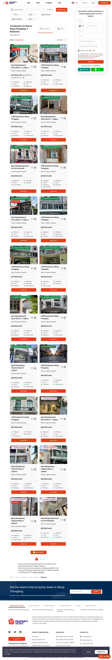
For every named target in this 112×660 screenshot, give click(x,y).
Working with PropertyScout (40, 645)
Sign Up (85, 3)
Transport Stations (65, 605)
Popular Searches (90, 605)
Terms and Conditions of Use (75, 657)
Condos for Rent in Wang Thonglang (18, 609)
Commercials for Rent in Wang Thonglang (65, 610)
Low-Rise (47, 15)
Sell (59, 3)
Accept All (101, 652)
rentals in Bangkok (38, 572)
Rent (38, 3)
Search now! (61, 10)
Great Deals (18, 19)
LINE (98, 69)
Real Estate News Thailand (64, 636)
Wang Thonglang (33, 577)
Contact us (104, 3)
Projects (78, 605)
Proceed (90, 62)
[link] (9, 654)
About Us (35, 636)
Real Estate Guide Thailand (64, 639)
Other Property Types (17, 605)
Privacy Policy (91, 55)
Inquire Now (23, 90)
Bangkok (24, 577)
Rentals (17, 577)
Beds (30, 15)
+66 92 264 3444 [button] (87, 643)
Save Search (45, 28)
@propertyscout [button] (87, 640)
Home (11, 577)
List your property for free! (40, 642)
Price (15, 15)
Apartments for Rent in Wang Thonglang (92, 609)
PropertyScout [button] (86, 636)
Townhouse (43, 577)
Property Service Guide (63, 645)
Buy (28, 3)
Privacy (62, 657)
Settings (88, 652)
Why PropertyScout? (38, 639)
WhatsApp (85, 69)
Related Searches (49, 605)
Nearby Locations (33, 605)
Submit (96, 591)
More (30, 19)
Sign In (93, 3)
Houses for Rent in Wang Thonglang (43, 609)
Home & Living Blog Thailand (65, 642)
